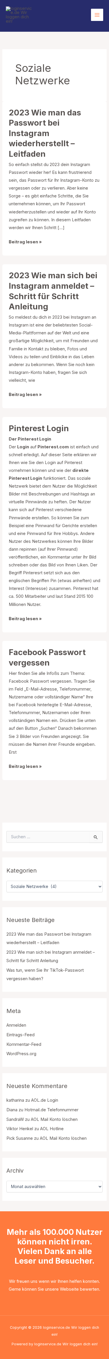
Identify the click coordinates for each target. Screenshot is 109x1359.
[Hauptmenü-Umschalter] (97, 15)
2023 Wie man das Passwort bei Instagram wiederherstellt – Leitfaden (45, 133)
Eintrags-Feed (20, 1034)
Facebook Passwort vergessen (47, 657)
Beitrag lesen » (25, 242)
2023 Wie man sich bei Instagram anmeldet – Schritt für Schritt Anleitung (53, 290)
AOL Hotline (52, 1128)
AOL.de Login (44, 1100)
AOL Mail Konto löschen (54, 1119)
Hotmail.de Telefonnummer (51, 1109)
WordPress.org (21, 1053)
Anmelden (16, 1025)
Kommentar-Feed (23, 1044)
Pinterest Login (39, 428)
